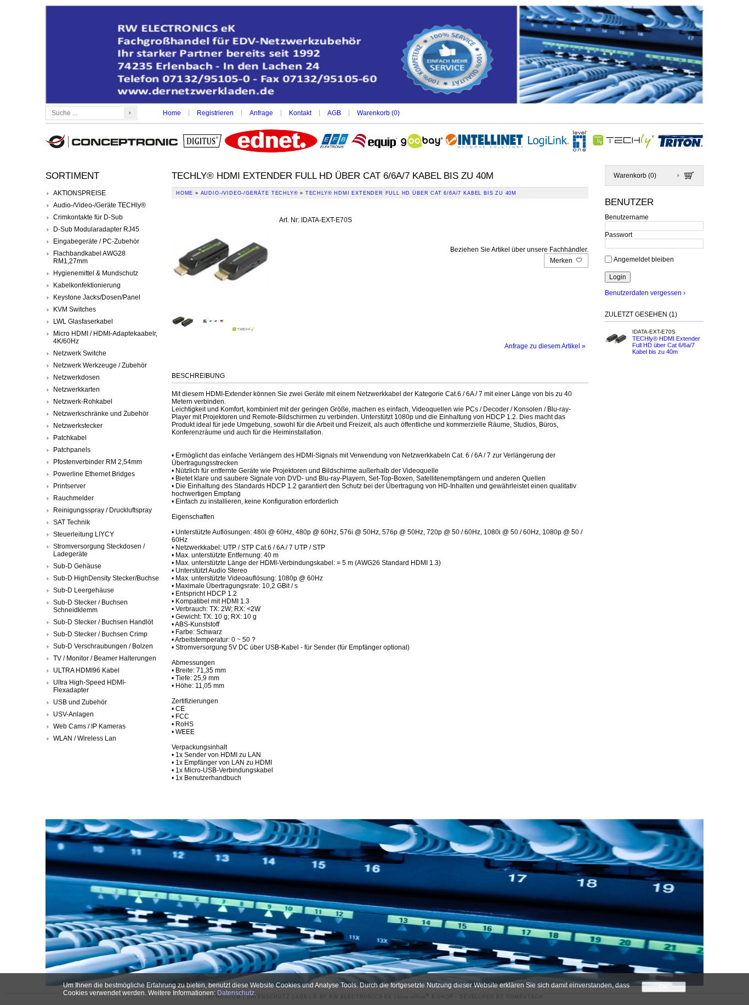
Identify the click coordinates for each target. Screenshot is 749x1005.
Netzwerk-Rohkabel (82, 401)
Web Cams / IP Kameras (89, 726)
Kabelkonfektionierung (87, 285)
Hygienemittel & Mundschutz (95, 273)
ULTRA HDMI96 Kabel (86, 670)
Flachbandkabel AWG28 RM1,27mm (89, 257)
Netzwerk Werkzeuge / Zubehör (100, 365)
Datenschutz (235, 993)
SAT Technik (71, 522)
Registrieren (215, 113)
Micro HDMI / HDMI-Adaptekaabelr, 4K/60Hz (105, 337)
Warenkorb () (378, 113)
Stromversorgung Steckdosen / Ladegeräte (99, 550)
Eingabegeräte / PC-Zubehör (96, 241)
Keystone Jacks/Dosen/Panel (96, 297)
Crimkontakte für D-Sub (88, 217)
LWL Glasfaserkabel (83, 321)
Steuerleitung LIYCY (83, 534)
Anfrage (261, 113)
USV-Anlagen (73, 714)
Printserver (69, 486)
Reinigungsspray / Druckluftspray (102, 510)
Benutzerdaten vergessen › (645, 293)
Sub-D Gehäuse (77, 566)
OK (663, 987)
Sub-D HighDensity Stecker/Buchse (106, 578)
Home (172, 113)
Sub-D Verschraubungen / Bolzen (103, 646)
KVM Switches (74, 309)
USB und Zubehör (80, 702)
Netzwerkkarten (76, 389)
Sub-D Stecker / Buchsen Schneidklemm (90, 606)
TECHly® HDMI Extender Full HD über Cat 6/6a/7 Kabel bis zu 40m (666, 345)
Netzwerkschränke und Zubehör (101, 413)
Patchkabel (70, 438)
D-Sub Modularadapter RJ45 (96, 229)
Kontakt (300, 113)
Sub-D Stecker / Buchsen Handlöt (103, 622)
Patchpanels (71, 450)
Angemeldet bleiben (644, 259)
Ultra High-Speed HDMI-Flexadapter (89, 686)
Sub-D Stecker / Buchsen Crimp (100, 634)
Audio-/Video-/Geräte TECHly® (99, 205)
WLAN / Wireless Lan (84, 738)
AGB (334, 113)
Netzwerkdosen (76, 377)
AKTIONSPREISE (79, 193)
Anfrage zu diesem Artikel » (545, 346)
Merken (562, 260)
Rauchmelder (73, 498)
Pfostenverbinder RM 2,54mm (97, 462)
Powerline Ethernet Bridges (94, 474)
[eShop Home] (374, 55)
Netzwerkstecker (78, 426)
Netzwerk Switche (79, 353)
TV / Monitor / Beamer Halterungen (104, 658)
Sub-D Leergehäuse (83, 590)
